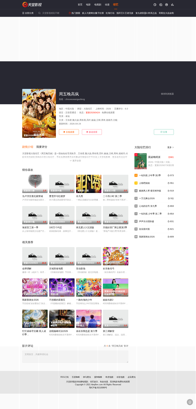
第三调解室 (108, 331)
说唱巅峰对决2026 (58, 331)
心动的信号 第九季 (148, 206)
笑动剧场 (80, 268)
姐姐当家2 (108, 299)
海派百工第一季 (30, 227)
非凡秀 (79, 196)
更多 (170, 147)
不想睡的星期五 (57, 299)
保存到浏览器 (167, 94)
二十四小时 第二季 (112, 196)
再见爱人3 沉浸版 (85, 227)
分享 (163, 132)
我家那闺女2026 (30, 299)
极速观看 (91, 132)
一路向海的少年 (84, 299)
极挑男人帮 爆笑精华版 (150, 190)
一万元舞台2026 (147, 198)
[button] (29, 147)
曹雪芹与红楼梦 (57, 196)
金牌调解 (26, 268)
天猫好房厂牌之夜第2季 (115, 227)
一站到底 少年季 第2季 (150, 175)
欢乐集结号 (108, 268)
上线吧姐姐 (144, 183)
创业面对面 (144, 229)
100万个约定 (55, 227)
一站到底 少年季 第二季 (150, 213)
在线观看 (68, 132)
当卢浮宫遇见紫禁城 (32, 196)
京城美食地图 (56, 268)
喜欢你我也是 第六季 (86, 331)
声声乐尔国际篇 (146, 221)
